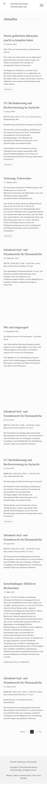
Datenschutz (32, 762)
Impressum (22, 762)
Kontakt (13, 762)
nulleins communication (22, 775)
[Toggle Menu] (41, 5)
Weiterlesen (8, 89)
